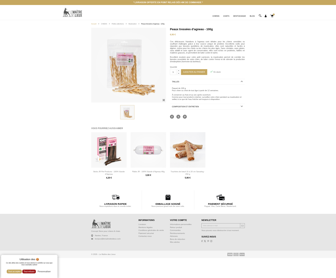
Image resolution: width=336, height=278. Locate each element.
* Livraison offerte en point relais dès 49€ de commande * (168, 2)
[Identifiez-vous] (265, 16)
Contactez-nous (145, 236)
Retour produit (176, 227)
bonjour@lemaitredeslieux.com (108, 239)
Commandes (175, 230)
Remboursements (177, 233)
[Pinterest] (185, 117)
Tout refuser (29, 271)
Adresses (174, 236)
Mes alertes (175, 242)
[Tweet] (178, 117)
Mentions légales (145, 227)
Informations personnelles (180, 224)
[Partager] (172, 117)
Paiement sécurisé (146, 233)
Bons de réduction (177, 239)
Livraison (142, 224)
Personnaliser (44, 271)
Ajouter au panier (194, 72)
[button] (207, 82)
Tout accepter (14, 271)
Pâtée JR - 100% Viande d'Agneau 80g (148, 172)
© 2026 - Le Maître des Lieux (103, 254)
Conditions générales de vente (151, 230)
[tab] (207, 82)
